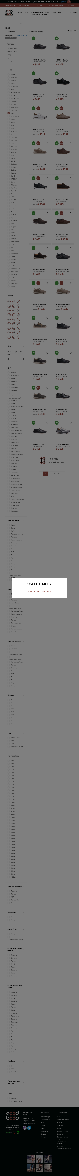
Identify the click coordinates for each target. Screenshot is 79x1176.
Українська (33, 591)
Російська (46, 591)
